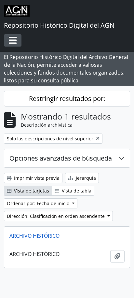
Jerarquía (85, 178)
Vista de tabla (75, 191)
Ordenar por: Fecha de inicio (39, 203)
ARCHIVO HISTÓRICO (34, 235)
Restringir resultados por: (67, 98)
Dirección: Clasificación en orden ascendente (56, 216)
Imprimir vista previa (36, 178)
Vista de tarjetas (31, 191)
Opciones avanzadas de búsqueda (60, 158)
